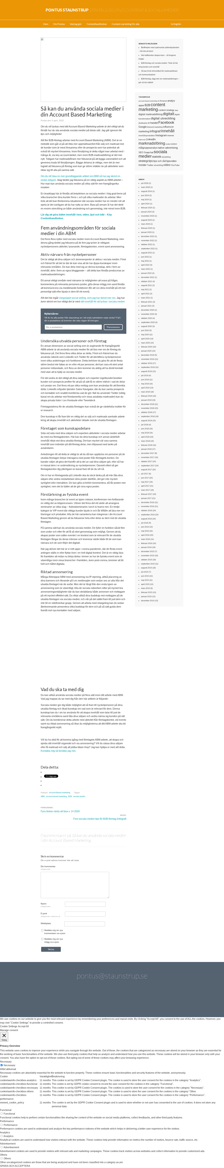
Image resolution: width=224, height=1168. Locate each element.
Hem (45, 23)
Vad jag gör (76, 23)
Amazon (163, 101)
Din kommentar (48, 867)
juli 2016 (144, 523)
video (167, 164)
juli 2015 (144, 572)
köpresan (142, 140)
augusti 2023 (146, 220)
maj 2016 (145, 531)
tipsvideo (171, 161)
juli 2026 (144, 183)
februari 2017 (146, 494)
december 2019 (147, 355)
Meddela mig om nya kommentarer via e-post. (55, 931)
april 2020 (145, 339)
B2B (70, 796)
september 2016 (148, 515)
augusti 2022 (146, 253)
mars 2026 (145, 187)
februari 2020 (146, 347)
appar (141, 105)
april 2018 (145, 437)
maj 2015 (145, 580)
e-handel (153, 122)
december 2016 (147, 502)
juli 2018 (144, 425)
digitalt (168, 114)
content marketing (152, 107)
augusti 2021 (146, 285)
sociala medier (79, 796)
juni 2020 (145, 330)
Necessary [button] (6, 1061)
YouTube (175, 165)
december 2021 (147, 277)
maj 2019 (145, 384)
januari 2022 (146, 273)
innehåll (167, 131)
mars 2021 (145, 298)
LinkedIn (151, 139)
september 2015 (148, 564)
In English (176, 23)
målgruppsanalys (148, 147)
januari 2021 (146, 306)
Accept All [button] (23, 1026)
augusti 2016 (146, 519)
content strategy (166, 110)
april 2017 (145, 486)
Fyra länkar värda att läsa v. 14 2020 (60, 811)
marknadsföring (152, 143)
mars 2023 (145, 224)
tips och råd (159, 161)
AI (158, 101)
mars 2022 (145, 269)
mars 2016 (145, 539)
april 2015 (145, 584)
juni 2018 (145, 429)
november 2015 (147, 556)
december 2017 (147, 453)
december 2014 (147, 601)
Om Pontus (59, 23)
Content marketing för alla (125, 23)
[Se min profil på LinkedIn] (68, 1000)
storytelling (166, 157)
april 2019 (145, 388)
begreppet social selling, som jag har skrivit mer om (87, 298)
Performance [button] (7, 1121)
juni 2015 (145, 576)
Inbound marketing (155, 127)
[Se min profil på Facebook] (86, 1000)
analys (171, 100)
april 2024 (145, 204)
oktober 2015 (146, 560)
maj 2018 (145, 433)
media (167, 144)
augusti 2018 (146, 421)
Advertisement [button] (8, 1143)
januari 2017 (146, 498)
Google (143, 126)
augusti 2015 (146, 568)
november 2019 (147, 359)
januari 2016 (146, 547)
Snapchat (148, 152)
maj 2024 (145, 200)
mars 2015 (145, 588)
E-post (50, 914)
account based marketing (56, 796)
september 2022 (148, 249)
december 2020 (147, 310)
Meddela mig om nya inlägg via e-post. (53, 940)
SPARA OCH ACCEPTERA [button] (15, 1166)
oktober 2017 (146, 461)
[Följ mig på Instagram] (138, 1000)
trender (143, 165)
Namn (45, 904)
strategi (143, 160)
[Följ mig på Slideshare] (155, 1000)
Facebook (166, 122)
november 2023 (147, 216)
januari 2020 (146, 351)
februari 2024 (146, 208)
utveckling (158, 165)
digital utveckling (163, 118)
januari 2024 (146, 212)
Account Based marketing (59, 793)
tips (151, 160)
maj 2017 (145, 482)
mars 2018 (145, 441)
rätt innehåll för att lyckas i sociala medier (102, 301)
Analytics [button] (5, 1132)
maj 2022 (145, 261)
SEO (141, 152)
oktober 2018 (146, 412)
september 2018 (148, 416)
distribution (143, 123)
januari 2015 (146, 596)
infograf (155, 131)
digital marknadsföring (150, 114)
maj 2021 (145, 289)
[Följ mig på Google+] (120, 1000)
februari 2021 (146, 302)
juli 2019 (144, 375)
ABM (43, 796)
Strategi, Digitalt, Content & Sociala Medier (112, 9)
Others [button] (3, 1154)
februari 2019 (146, 396)
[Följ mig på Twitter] (51, 1000)
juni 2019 (145, 380)
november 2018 (147, 408)
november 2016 (147, 506)
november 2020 (147, 314)
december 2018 (147, 404)
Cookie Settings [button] (8, 1026)
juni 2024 (145, 195)
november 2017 (147, 457)
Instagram (161, 135)
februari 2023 (146, 228)
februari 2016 (146, 543)
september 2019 (148, 367)
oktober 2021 (146, 281)
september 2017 (148, 466)
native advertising (168, 147)
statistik (156, 156)
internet (170, 135)
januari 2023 (146, 232)
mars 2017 (145, 490)
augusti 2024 (146, 191)
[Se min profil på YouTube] (103, 1000)
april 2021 (145, 294)
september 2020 (148, 322)
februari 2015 (146, 592)
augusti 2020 (146, 326)
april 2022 (145, 265)
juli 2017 (144, 474)
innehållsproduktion (147, 136)
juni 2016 (145, 527)
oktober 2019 (146, 363)
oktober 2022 (146, 244)
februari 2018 (146, 445)
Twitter (150, 165)
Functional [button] (5, 1110)
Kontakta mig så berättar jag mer (58, 751)
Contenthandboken (97, 23)
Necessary (9, 1065)
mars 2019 (145, 392)
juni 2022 (145, 257)
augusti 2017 (146, 470)
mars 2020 (145, 343)
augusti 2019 (146, 371)
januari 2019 (146, 400)
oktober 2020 (146, 318)
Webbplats (46, 923)
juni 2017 (145, 478)
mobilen (173, 144)
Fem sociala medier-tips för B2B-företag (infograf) (99, 819)
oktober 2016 (146, 510)
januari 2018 (146, 449)
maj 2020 (145, 335)
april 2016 (145, 535)
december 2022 (147, 236)
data (176, 110)
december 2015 (147, 551)
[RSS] (172, 1000)
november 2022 (147, 240)
